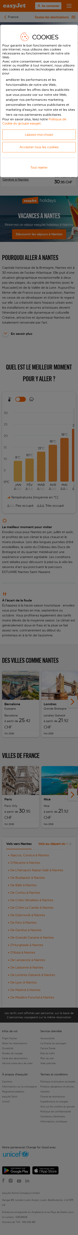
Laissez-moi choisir (39, 135)
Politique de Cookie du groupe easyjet (34, 121)
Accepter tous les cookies (39, 147)
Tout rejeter (39, 167)
